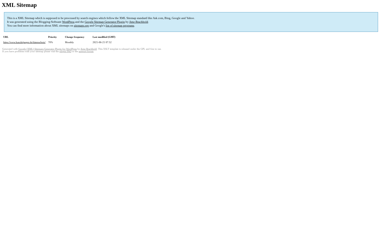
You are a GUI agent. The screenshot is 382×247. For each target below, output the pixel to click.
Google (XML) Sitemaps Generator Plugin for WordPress (47, 49)
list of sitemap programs (120, 25)
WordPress (68, 21)
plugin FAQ (65, 51)
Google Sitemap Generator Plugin (105, 21)
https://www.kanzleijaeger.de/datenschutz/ (24, 42)
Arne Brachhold (138, 21)
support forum (86, 51)
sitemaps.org (81, 25)
